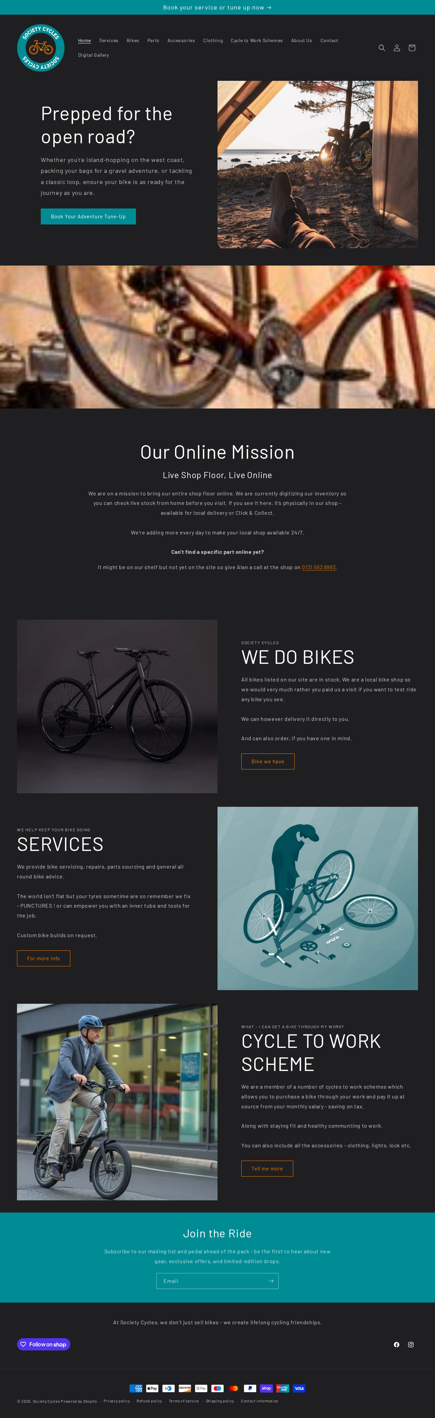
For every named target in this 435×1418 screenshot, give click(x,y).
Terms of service (184, 1401)
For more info (43, 958)
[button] (382, 47)
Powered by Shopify (79, 1401)
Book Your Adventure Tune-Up (88, 216)
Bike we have (267, 761)
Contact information (259, 1401)
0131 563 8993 (318, 567)
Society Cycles (46, 1401)
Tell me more (267, 1168)
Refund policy (149, 1401)
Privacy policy (117, 1401)
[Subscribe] (270, 1281)
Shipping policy (220, 1401)
